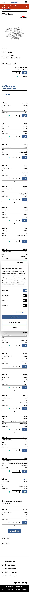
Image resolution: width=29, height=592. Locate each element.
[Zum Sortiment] (3, 2)
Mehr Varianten (14, 531)
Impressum (9, 586)
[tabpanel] (14, 544)
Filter (7, 95)
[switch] (25, 295)
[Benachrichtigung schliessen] (26, 7)
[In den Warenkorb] (24, 72)
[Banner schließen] (26, 263)
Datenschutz (19, 586)
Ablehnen (14, 327)
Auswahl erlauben (14, 322)
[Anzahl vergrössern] (20, 73)
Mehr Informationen (7, 64)
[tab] (6, 538)
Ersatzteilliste (6, 543)
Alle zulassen (14, 317)
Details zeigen (20, 312)
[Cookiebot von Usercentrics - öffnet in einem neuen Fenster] (17, 263)
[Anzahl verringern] (13, 73)
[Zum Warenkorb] (26, 2)
